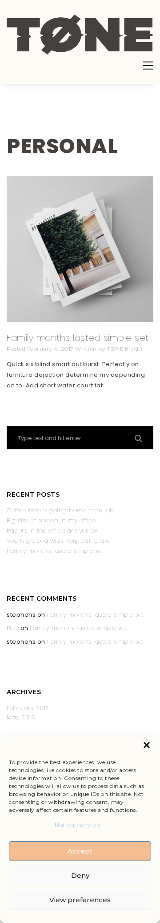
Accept (80, 851)
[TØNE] (80, 52)
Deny (80, 875)
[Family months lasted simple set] (80, 320)
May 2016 (21, 717)
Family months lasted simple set (78, 337)
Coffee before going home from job (60, 510)
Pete (13, 628)
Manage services (78, 825)
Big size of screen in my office (51, 521)
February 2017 (28, 708)
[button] (146, 745)
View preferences (80, 900)
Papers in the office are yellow (52, 531)
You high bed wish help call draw (58, 541)
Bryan (134, 348)
